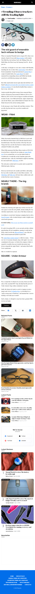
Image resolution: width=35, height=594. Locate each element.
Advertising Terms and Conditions (17, 580)
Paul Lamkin (11, 18)
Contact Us (28, 584)
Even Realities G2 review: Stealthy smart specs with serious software (22, 408)
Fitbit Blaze (4, 175)
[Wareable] (17, 2)
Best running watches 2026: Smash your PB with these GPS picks (22, 399)
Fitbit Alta (12, 175)
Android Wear (27, 72)
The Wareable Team (11, 582)
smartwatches (21, 70)
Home (3, 7)
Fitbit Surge (15, 160)
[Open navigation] (3, 2)
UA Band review (15, 291)
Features (9, 7)
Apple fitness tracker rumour (11, 238)
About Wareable (24, 582)
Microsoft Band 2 (19, 232)
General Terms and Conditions (17, 578)
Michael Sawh (9, 476)
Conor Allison (15, 402)
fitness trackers (20, 58)
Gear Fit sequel (5, 217)
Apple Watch (19, 74)
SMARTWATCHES (6, 453)
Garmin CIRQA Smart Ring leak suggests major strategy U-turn (21, 417)
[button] (2, 44)
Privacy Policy (20, 576)
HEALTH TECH (5, 479)
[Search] (32, 2)
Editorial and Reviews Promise (13, 584)
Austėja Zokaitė (10, 502)
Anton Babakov (9, 531)
